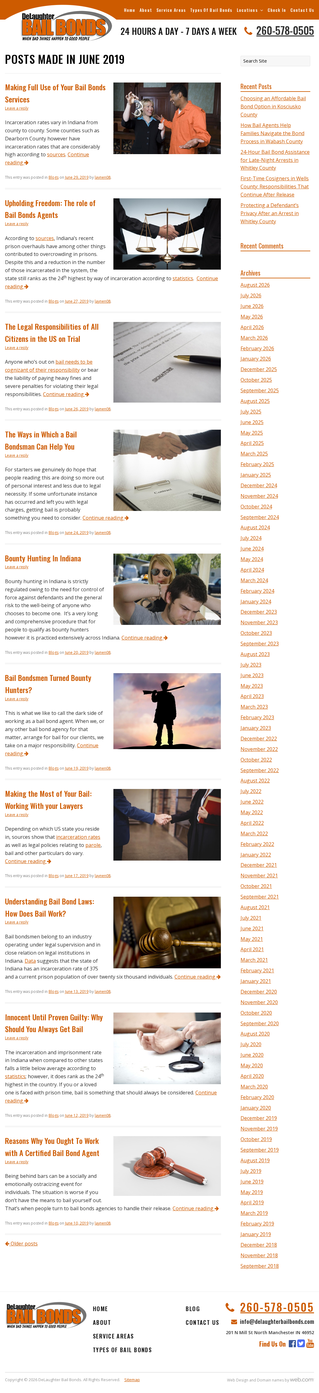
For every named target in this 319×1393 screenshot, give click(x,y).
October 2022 (256, 759)
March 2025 (254, 453)
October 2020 (256, 1012)
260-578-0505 (285, 30)
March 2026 (254, 337)
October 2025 (256, 379)
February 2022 (257, 844)
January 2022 (255, 854)
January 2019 (255, 1234)
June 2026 (252, 306)
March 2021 (254, 959)
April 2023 (252, 696)
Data (30, 960)
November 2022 (259, 749)
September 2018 (259, 1266)
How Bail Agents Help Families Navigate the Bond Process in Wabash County (272, 133)
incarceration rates (78, 836)
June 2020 (252, 1054)
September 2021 (259, 896)
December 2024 (258, 485)
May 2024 (251, 559)
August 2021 (255, 907)
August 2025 (255, 401)
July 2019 (250, 1171)
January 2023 (255, 728)
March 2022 (254, 833)
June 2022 (252, 801)
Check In (277, 10)
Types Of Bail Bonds (211, 10)
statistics (183, 278)
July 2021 (250, 917)
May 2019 (251, 1192)
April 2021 (252, 949)
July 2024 (250, 538)
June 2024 (252, 548)
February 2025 (257, 464)
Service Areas (171, 10)
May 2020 (251, 1065)
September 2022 (259, 770)
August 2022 (255, 780)
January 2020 (255, 1107)
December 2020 (258, 991)
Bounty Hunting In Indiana (43, 558)
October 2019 (256, 1139)
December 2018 (258, 1244)
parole (93, 845)
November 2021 (259, 875)
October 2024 (256, 506)
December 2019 (258, 1118)
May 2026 (251, 316)
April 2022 (252, 822)
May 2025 (251, 432)
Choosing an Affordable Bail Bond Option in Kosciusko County (273, 106)
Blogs (54, 177)
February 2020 (257, 1097)
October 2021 (256, 886)
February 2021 (257, 970)
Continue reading (64, 394)
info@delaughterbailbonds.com (277, 1321)
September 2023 (259, 643)
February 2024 (257, 591)
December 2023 (258, 611)
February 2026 (257, 348)
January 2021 (255, 981)
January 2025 (255, 474)
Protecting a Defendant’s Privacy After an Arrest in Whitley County (269, 213)
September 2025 (259, 390)
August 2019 (255, 1160)
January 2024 (255, 601)
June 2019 (252, 1181)
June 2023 (252, 675)
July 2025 (250, 411)
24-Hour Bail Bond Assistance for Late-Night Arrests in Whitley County (275, 160)
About (146, 10)
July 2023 (250, 664)
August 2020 (255, 1033)
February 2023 (257, 717)
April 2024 (252, 569)
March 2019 (254, 1213)
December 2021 (258, 865)
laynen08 (103, 177)
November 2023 (259, 622)
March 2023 (254, 706)
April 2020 (252, 1076)
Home (129, 10)
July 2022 (250, 791)
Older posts (23, 1243)
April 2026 (252, 327)
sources (56, 154)
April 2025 (252, 443)
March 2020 (254, 1086)
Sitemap (132, 1379)
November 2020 (259, 1002)
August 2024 (255, 527)
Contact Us (302, 10)
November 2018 (259, 1255)
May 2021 (251, 939)
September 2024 (259, 517)
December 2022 (258, 738)
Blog (193, 1309)
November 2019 (259, 1128)
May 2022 (251, 812)
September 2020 (259, 1023)
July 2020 (250, 1044)
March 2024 (254, 580)
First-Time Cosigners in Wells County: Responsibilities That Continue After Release (274, 186)
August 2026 (255, 284)
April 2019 (252, 1202)
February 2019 (257, 1223)
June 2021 (252, 928)
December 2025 (258, 369)
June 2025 (252, 422)
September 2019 (259, 1149)
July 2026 (250, 295)
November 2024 (259, 496)
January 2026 (255, 358)
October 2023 (256, 633)
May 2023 (251, 685)
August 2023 (255, 654)
